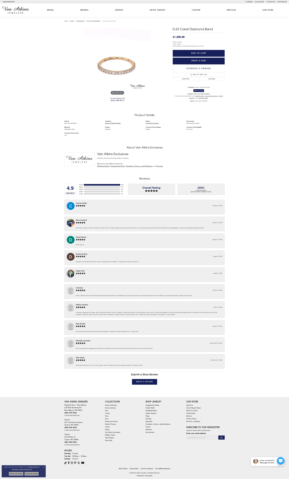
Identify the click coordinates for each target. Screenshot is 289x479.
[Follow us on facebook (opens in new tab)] (69, 462)
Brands (84, 10)
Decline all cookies (16, 474)
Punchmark (148, 476)
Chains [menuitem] (148, 427)
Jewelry (119, 10)
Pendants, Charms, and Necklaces (139, 166)
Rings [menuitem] (147, 416)
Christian (79, 288)
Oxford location (203, 98)
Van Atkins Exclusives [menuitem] (112, 432)
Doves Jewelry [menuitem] (110, 408)
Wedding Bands (80, 21)
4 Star (81, 187)
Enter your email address (196, 433)
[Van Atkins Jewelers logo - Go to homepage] (16, 10)
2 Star (81, 191)
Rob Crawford (81, 220)
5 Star (81, 185)
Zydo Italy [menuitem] (108, 440)
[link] (8, 1)
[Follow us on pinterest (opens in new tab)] (75, 462)
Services (231, 10)
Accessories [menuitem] (150, 432)
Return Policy (123, 468)
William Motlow (82, 305)
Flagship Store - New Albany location (206, 96)
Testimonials (190, 413)
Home (66, 21)
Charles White (81, 203)
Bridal (50, 10)
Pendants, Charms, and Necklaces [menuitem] (158, 424)
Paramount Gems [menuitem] (111, 421)
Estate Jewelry (157, 10)
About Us (189, 405)
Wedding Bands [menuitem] (151, 411)
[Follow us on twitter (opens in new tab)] (78, 462)
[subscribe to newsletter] (221, 438)
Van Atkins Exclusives (152, 123)
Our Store (268, 10)
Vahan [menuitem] (107, 430)
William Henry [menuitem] (110, 435)
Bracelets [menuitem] (149, 421)
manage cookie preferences (22, 469)
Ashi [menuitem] (106, 411)
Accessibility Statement (162, 468)
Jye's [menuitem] (107, 419)
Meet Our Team (192, 411)
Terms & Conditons (193, 421)
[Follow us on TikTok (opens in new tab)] (65, 462)
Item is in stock (198, 90)
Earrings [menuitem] (148, 419)
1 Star (81, 194)
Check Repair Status (193, 408)
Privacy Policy (191, 419)
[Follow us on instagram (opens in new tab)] (72, 462)
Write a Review (144, 382)
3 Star (81, 189)
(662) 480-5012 (117, 100)
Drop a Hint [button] (198, 61)
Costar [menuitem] (107, 413)
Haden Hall (80, 271)
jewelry (72, 21)
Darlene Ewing (81, 254)
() (122, 185)
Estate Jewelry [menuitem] (151, 413)
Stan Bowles (80, 324)
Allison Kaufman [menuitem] (111, 405)
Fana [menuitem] (106, 416)
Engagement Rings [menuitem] (152, 405)
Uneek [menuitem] (107, 427)
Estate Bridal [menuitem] (150, 408)
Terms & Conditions (147, 468)
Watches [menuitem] (149, 430)
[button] (249, 1)
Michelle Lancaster (83, 341)
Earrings (159, 166)
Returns (212, 79)
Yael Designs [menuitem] (109, 438)
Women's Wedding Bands (93, 21)
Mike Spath (80, 358)
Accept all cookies (31, 474)
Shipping (185, 79)
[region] (117, 61)
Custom (196, 10)
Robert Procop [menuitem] (110, 424)
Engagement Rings (117, 166)
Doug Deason (81, 237)
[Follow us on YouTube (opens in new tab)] (82, 462)
